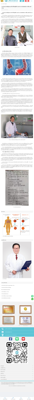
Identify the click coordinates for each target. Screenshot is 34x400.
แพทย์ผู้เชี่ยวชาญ (3, 367)
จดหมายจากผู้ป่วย (3, 377)
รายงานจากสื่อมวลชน (4, 379)
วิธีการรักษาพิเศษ (3, 369)
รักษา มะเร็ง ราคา (3, 375)
